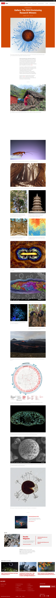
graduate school (30, 551)
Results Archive (29, 550)
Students (33, 550)
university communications (23, 553)
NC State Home (4, 0)
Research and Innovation (23, 3)
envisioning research (24, 551)
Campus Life (29, 3)
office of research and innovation (24, 552)
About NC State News (52, 3)
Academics (25, 549)
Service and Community (41, 3)
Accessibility (17, 596)
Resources (23, 596)
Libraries (34, 551)
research (31, 552)
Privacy (20, 596)
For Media (46, 3)
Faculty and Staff (34, 3)
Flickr (24, 76)
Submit (53, 586)
